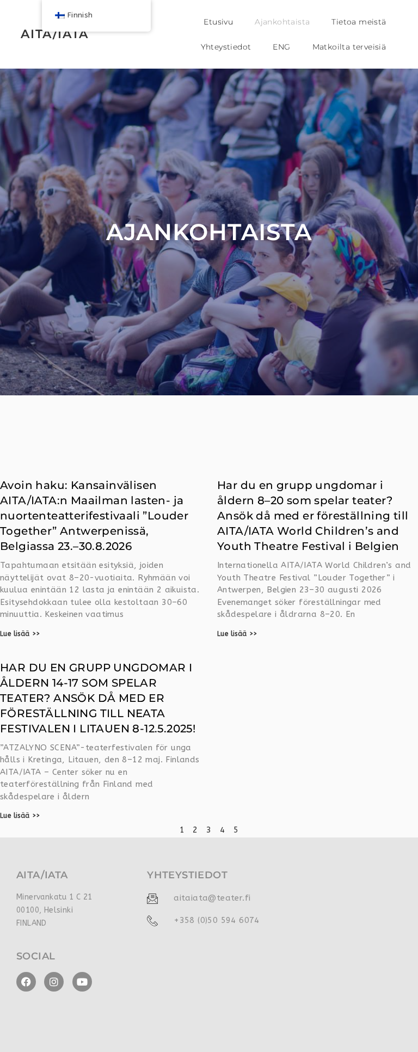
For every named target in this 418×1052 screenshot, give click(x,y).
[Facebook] (26, 982)
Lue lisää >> (20, 634)
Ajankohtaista (282, 22)
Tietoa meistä (358, 22)
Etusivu (218, 22)
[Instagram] (54, 982)
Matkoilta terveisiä (349, 47)
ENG (281, 47)
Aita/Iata (54, 34)
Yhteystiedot (226, 47)
